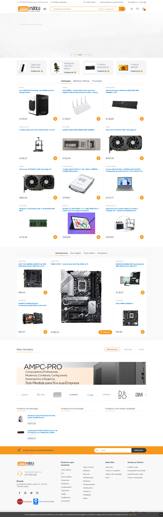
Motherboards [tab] (112, 349)
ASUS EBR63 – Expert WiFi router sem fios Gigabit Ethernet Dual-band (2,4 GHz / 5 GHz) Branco (80, 91)
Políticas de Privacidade (113, 474)
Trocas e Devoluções (135, 477)
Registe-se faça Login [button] (138, 2)
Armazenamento (68, 166)
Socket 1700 (54, 261)
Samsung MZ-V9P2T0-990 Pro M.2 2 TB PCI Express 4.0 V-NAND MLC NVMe (42, 432)
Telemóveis (65, 490)
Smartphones (65, 497)
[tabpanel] (81, 36)
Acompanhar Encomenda (136, 471)
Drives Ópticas (66, 470)
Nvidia (108, 127)
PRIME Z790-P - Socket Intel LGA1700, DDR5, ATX (69, 264)
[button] (108, 9)
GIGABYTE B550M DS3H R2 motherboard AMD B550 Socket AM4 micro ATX (32, 304)
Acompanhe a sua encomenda (113, 2)
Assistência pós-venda (135, 474)
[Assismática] (29, 9)
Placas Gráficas (66, 477)
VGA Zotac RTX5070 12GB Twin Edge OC (121, 130)
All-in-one (86, 474)
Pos (62, 473)
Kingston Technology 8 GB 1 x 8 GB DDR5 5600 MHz (37, 210)
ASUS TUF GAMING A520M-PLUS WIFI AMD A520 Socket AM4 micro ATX (32, 265)
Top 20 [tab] (141, 349)
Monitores (86, 481)
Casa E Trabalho (111, 166)
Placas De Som (88, 467)
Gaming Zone (88, 488)
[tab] (66, 81)
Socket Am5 (119, 301)
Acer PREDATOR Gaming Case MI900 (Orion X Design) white (36, 91)
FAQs (107, 477)
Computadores (66, 487)
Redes (85, 498)
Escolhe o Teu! (30, 39)
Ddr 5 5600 (66, 127)
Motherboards (88, 477)
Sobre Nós (109, 467)
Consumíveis (65, 501)
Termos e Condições (112, 471)
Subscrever (138, 450)
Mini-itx (21, 87)
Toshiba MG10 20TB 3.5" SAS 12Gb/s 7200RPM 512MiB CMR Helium (80, 170)
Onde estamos (91, 2)
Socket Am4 (22, 261)
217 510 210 (23, 2)
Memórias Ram (110, 87)
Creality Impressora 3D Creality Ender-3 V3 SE (37, 130)
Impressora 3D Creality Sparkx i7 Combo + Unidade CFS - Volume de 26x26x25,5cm (122, 210)
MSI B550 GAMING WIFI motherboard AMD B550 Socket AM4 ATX (130, 265)
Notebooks (65, 484)
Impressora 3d (24, 127)
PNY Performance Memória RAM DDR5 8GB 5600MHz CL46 (122, 91)
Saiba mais (132, 515)
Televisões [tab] (128, 349)
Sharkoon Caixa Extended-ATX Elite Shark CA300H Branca (41, 417)
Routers (65, 87)
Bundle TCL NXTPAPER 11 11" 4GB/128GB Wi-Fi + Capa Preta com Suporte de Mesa (81, 210)
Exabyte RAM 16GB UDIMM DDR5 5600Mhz (79, 130)
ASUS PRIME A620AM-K (124, 303)
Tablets (63, 494)
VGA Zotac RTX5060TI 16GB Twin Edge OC (35, 169)
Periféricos (87, 491)
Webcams (86, 471)
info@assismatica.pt (60, 2)
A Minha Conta (133, 467)
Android (65, 206)
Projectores (65, 480)
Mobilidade (87, 495)
